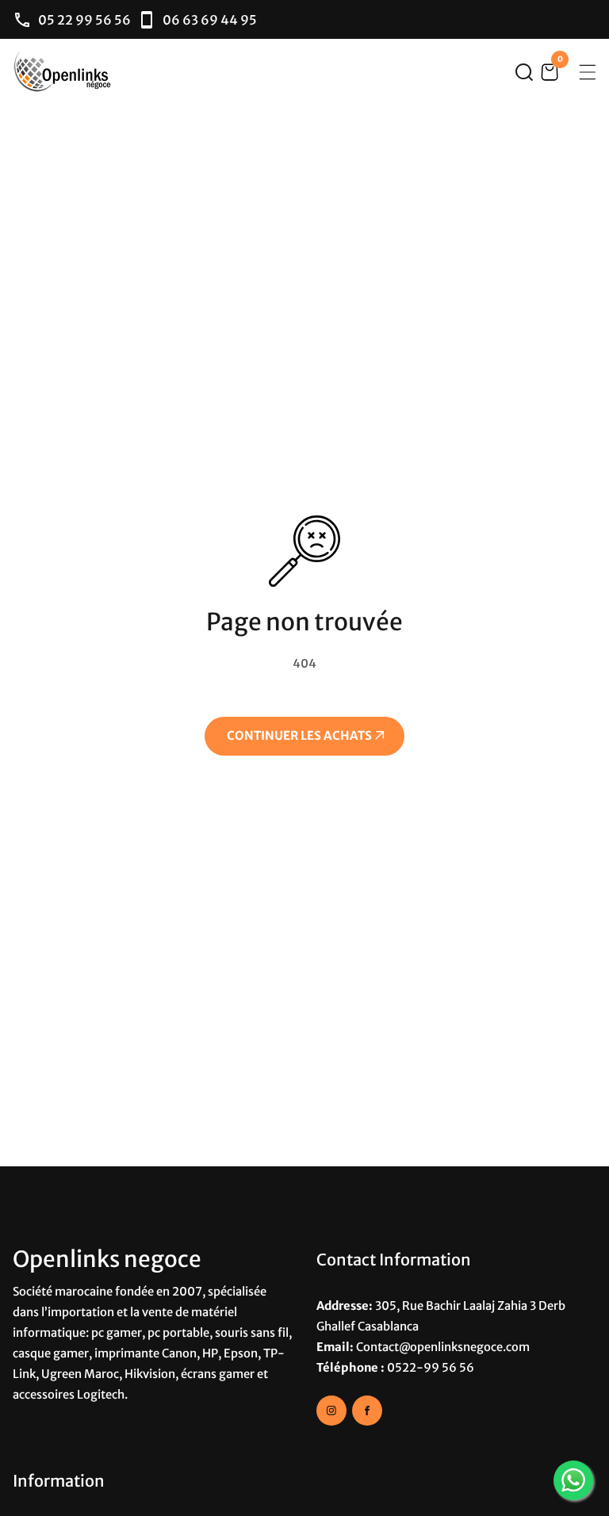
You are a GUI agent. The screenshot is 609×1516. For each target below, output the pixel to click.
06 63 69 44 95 (210, 20)
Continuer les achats (300, 735)
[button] (524, 72)
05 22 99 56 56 (84, 20)
